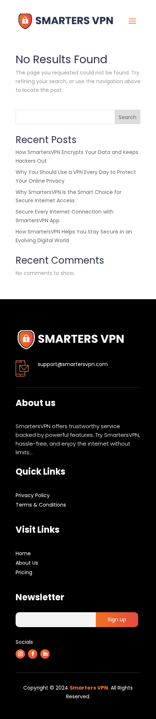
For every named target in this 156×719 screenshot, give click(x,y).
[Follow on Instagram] (20, 654)
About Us (27, 562)
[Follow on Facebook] (32, 654)
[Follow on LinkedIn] (45, 654)
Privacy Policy (33, 495)
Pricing (24, 572)
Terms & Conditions (41, 504)
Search (127, 117)
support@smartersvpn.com (73, 364)
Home (23, 553)
